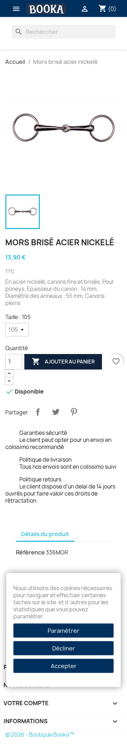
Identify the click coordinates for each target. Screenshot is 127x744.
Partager (38, 412)
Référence (30, 552)
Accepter (64, 666)
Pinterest (74, 412)
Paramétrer (63, 631)
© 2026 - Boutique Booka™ (39, 734)
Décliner (63, 648)
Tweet (56, 412)
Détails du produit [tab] (45, 534)
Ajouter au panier (63, 361)
